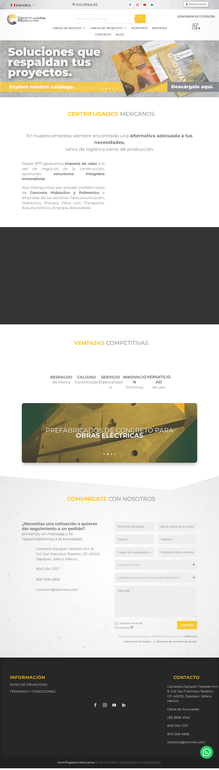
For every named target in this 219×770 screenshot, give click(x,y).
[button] (206, 752)
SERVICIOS (159, 28)
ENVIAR (187, 625)
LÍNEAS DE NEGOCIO (66, 28)
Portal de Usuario (198, 4)
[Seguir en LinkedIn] (152, 5)
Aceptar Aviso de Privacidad (128, 625)
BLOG (120, 34)
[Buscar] (140, 19)
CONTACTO (103, 34)
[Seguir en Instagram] (137, 5)
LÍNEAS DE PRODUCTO (106, 28)
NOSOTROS (139, 28)
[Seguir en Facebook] (130, 5)
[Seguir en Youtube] (145, 5)
